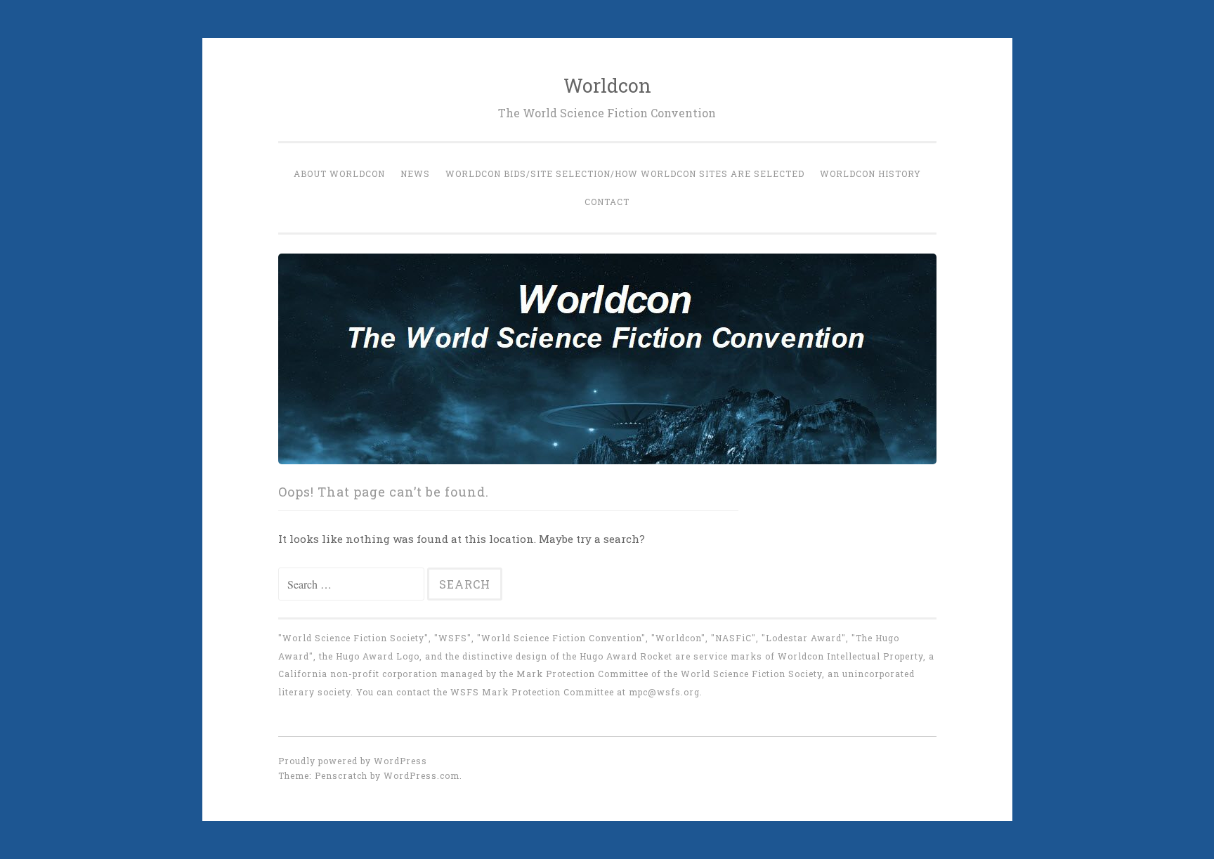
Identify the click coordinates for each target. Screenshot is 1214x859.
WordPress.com (421, 775)
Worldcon (607, 85)
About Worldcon (339, 173)
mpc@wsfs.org (664, 691)
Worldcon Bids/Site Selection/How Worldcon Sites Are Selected (624, 173)
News (415, 173)
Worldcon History (870, 173)
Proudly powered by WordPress (352, 760)
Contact (607, 201)
